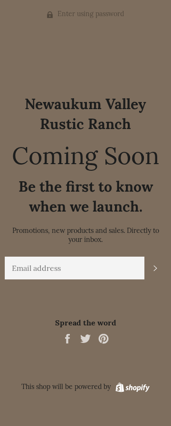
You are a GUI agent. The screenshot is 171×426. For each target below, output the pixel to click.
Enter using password (90, 13)
